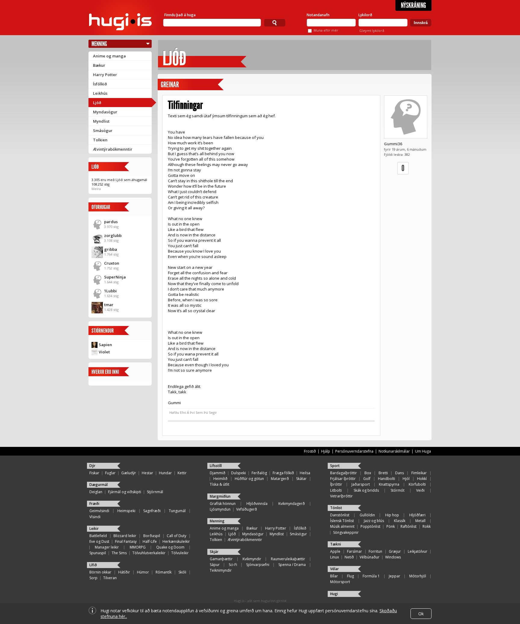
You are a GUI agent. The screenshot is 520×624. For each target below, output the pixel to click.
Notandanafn (318, 14)
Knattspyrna (389, 484)
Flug (350, 576)
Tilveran (110, 577)
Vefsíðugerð (246, 509)
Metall (420, 520)
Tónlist (336, 507)
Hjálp (325, 451)
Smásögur (103, 130)
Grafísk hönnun (223, 503)
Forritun (375, 551)
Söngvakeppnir (346, 532)
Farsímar (354, 551)
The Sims (119, 552)
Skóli (182, 572)
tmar (108, 304)
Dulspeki (238, 472)
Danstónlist (339, 515)
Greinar (170, 84)
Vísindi (95, 516)
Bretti (383, 472)
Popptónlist (370, 526)
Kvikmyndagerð (291, 503)
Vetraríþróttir (341, 496)
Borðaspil (151, 535)
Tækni (335, 544)
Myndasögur (105, 112)
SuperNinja (115, 277)
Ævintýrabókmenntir (112, 149)
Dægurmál (98, 484)
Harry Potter (105, 74)
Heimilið (220, 478)
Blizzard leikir (124, 535)
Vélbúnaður (369, 557)
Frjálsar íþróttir (343, 478)
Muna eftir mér (326, 30)
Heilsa (305, 472)
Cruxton (111, 263)
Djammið (217, 472)
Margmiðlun (220, 496)
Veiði (420, 490)
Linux (334, 557)
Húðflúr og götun (249, 478)
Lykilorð (365, 14)
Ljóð (97, 102)
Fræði (94, 503)
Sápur (215, 564)
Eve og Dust (99, 541)
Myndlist (101, 121)
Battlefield (98, 535)
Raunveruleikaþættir (288, 558)
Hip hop (392, 515)
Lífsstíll (216, 465)
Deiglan (95, 491)
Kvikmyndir (252, 558)
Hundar (165, 472)
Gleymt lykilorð (371, 30)
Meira (96, 188)
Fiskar (94, 472)
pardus (111, 221)
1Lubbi (110, 291)
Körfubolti (417, 484)
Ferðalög (259, 472)
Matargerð (280, 478)
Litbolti (336, 490)
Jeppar (394, 576)
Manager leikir (107, 547)
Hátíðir (124, 572)
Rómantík (164, 572)
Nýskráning (413, 5)
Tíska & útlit (219, 484)
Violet (104, 352)
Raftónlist (408, 526)
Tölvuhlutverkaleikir (149, 552)
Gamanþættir (221, 558)
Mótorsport (340, 581)
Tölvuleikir (180, 552)
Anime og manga (109, 56)
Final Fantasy (126, 541)
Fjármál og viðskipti (124, 491)
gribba (110, 249)
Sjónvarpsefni (257, 564)
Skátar (301, 478)
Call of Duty (176, 535)
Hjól (406, 478)
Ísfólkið (100, 84)
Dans (399, 472)
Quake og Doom (170, 547)
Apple (335, 551)
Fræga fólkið (283, 472)
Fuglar (110, 472)
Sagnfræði (152, 510)
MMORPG (138, 547)
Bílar (334, 576)
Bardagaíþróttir (343, 472)
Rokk (426, 526)
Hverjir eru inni (105, 371)
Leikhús (100, 93)
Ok (421, 613)
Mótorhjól (417, 576)
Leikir (94, 528)
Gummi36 (393, 143)
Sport (335, 465)
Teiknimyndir (221, 570)
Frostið (310, 451)
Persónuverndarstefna (354, 451)
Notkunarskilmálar (394, 451)
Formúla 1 (371, 576)
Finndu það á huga (180, 14)
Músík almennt (342, 526)
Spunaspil (97, 552)
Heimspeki (126, 510)
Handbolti (386, 478)
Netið (349, 557)
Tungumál (177, 510)
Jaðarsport (360, 484)
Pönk (390, 526)
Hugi (334, 593)
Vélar (334, 568)
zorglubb (113, 235)
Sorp (93, 577)
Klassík (399, 520)
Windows (393, 557)
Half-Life (150, 541)
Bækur (99, 65)
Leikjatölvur (417, 551)
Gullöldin (367, 515)
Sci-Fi (233, 564)
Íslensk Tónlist (342, 520)
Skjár (214, 551)
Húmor (143, 572)
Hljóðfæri (417, 515)
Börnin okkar (100, 572)
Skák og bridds (366, 490)
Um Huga (423, 451)
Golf (366, 478)
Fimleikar (419, 472)
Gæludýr (128, 472)
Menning (99, 44)
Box (367, 472)
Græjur (395, 551)
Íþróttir (336, 484)
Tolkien (100, 140)
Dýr (92, 465)
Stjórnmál (155, 491)
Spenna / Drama (292, 564)
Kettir (182, 472)
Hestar (147, 472)
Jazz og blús (374, 520)
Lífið (93, 564)
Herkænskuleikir (176, 541)
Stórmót (397, 490)
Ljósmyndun (220, 509)
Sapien (105, 344)
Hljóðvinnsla (257, 503)
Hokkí (422, 478)
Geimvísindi (99, 510)
